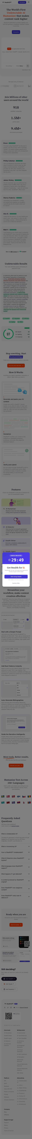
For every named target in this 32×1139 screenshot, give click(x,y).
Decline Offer (16, 583)
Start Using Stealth (16, 576)
